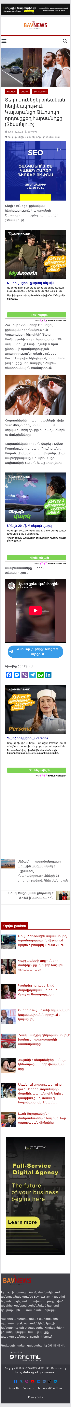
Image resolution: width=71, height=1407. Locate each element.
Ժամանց (11, 91)
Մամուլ (25, 91)
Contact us (28, 1388)
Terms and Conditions (50, 1388)
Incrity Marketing (24, 1372)
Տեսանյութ (40, 91)
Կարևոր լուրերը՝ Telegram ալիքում (37, 651)
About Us (14, 1388)
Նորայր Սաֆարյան (48, 137)
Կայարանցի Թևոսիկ (21, 137)
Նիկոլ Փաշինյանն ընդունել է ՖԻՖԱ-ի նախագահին (30, 895)
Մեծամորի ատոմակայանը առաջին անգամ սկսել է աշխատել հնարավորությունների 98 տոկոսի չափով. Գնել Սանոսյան (43, 870)
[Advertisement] (35, 817)
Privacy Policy (35, 1397)
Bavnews (32, 131)
